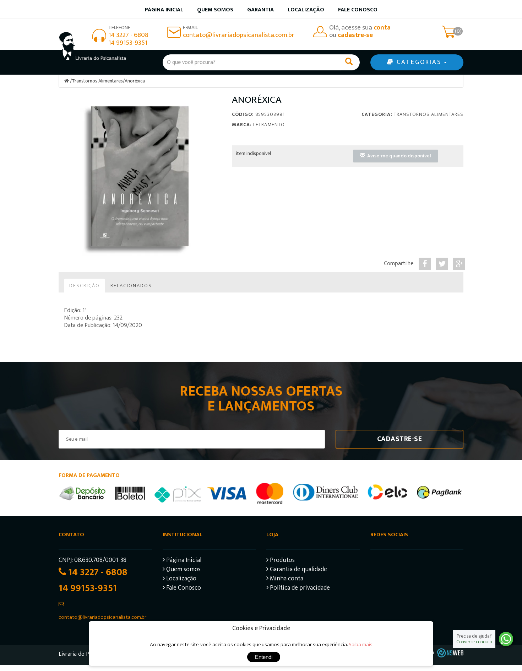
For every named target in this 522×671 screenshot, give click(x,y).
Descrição (84, 285)
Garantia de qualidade (297, 570)
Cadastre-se (399, 439)
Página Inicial (183, 561)
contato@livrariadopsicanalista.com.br (238, 35)
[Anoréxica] (140, 176)
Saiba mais (361, 644)
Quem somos (215, 10)
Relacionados (131, 285)
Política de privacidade (299, 588)
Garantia (260, 10)
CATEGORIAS (419, 62)
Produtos (281, 561)
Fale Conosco (357, 10)
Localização (306, 10)
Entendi (263, 657)
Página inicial (164, 10)
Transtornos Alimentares (97, 81)
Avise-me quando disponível (398, 156)
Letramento (269, 124)
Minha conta (285, 579)
